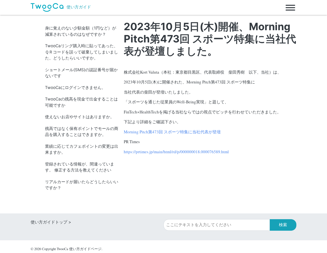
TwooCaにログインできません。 (75, 87)
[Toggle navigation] (290, 7)
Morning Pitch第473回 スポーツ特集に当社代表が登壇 (172, 132)
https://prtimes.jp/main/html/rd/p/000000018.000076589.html (176, 151)
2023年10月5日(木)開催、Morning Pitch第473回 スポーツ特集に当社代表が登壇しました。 (210, 38)
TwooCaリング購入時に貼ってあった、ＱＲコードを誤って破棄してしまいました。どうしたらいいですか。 (81, 51)
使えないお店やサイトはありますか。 (79, 116)
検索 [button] (283, 224)
